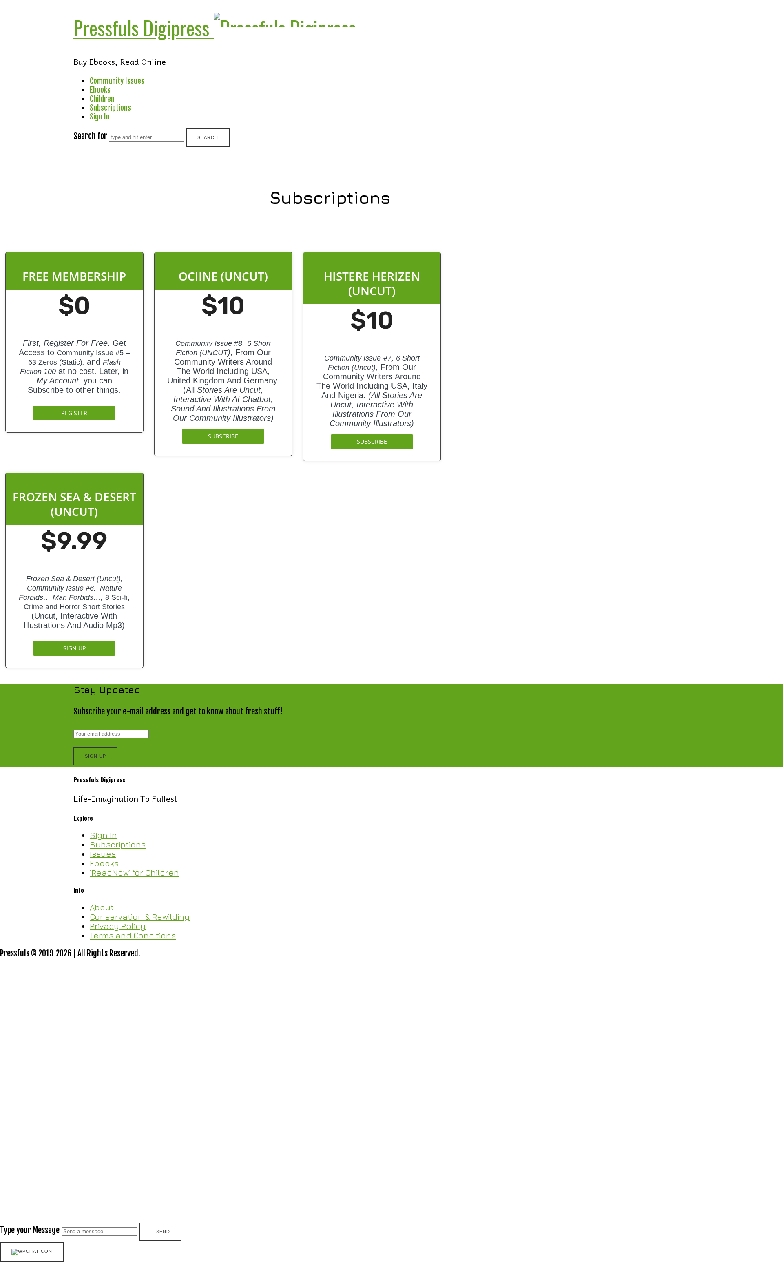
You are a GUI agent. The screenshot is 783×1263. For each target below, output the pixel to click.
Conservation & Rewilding (140, 916)
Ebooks (100, 89)
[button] (391, 1100)
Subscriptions (110, 107)
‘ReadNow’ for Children (134, 872)
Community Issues (117, 80)
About (102, 907)
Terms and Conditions (133, 935)
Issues (103, 853)
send (163, 1231)
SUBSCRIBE (223, 436)
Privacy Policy (118, 926)
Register (74, 413)
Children (102, 98)
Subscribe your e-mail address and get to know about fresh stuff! (178, 711)
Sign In (100, 116)
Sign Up (74, 648)
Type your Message (30, 1230)
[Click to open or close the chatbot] (32, 1252)
